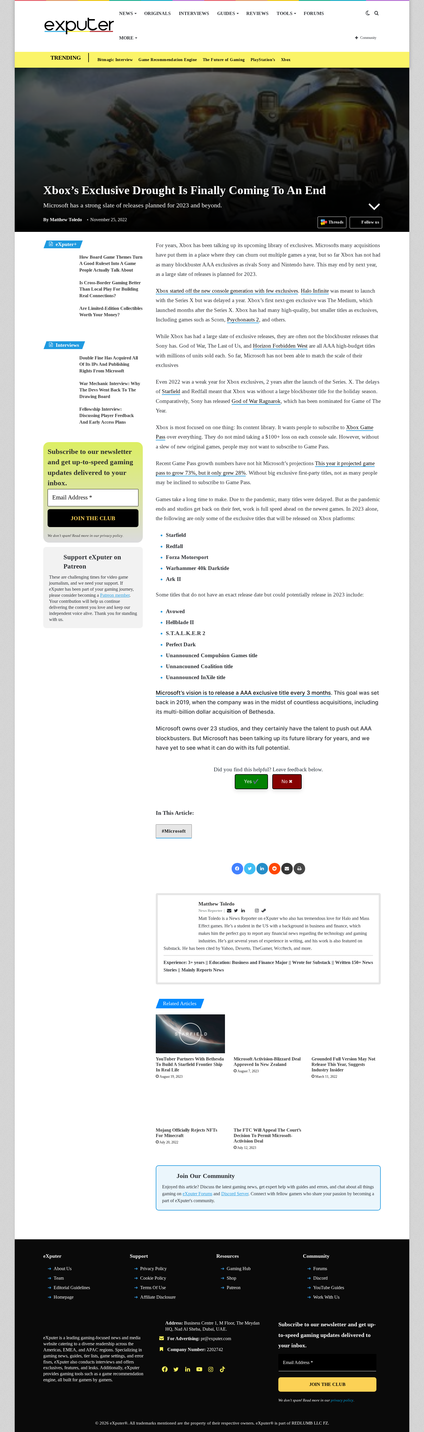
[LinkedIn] (262, 868)
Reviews (257, 13)
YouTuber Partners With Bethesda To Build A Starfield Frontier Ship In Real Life (190, 1064)
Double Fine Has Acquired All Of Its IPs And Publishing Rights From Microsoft (108, 364)
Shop (231, 1278)
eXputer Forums (197, 1193)
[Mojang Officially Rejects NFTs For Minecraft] (190, 1105)
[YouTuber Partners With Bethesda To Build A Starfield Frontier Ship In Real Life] (190, 1033)
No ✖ (287, 781)
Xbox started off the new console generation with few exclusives (227, 291)
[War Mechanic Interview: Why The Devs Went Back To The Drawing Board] (59, 391)
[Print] (299, 868)
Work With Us (326, 1297)
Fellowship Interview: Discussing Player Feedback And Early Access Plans (106, 416)
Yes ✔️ (251, 781)
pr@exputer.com (216, 1338)
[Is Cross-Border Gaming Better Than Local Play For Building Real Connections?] (59, 290)
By (46, 219)
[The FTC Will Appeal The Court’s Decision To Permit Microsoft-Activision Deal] (268, 1105)
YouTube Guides (328, 1287)
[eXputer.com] (79, 25)
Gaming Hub (239, 1268)
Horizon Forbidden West (280, 346)
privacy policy (111, 535)
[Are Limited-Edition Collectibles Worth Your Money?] (59, 316)
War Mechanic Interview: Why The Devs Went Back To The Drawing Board (109, 390)
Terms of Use (153, 1287)
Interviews (194, 13)
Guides (226, 13)
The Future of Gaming (224, 60)
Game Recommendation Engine (167, 60)
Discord (320, 1278)
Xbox (286, 60)
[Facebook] (237, 868)
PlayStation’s (263, 60)
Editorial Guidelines (72, 1287)
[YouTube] (199, 1369)
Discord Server (234, 1193)
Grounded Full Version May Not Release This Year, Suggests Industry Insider (343, 1064)
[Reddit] (274, 868)
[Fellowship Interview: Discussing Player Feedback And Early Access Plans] (59, 417)
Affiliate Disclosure (158, 1297)
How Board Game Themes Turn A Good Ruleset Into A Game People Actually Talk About (110, 263)
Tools (284, 13)
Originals (157, 13)
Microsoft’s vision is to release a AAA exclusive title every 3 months (243, 693)
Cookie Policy (153, 1278)
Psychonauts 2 (243, 320)
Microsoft (175, 831)
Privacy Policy (153, 1268)
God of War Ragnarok (256, 401)
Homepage (64, 1297)
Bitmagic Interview (115, 60)
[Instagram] (211, 1369)
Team (59, 1278)
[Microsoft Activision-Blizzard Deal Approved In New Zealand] (268, 1033)
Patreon (234, 1287)
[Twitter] (250, 868)
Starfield (171, 391)
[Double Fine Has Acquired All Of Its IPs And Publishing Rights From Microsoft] (59, 365)
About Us (63, 1268)
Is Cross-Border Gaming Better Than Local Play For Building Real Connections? (110, 289)
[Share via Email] (287, 868)
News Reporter (210, 910)
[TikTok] (222, 1369)
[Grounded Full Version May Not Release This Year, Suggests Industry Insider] (346, 1033)
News (126, 13)
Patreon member (115, 595)
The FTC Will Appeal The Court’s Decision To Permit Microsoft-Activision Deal (267, 1135)
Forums (314, 13)
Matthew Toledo (62, 219)
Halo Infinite (315, 291)
